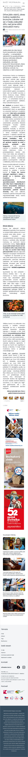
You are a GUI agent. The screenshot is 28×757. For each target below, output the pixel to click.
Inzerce (3, 652)
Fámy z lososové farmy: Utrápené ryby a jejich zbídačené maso (11, 217)
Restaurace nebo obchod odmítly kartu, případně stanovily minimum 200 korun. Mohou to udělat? (13, 594)
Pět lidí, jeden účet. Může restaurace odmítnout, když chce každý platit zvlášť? (14, 615)
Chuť (2, 634)
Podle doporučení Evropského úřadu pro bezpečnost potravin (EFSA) (14, 287)
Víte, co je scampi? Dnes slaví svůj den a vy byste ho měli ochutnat (14, 315)
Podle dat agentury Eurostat (14, 353)
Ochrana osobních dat (7, 655)
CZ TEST (6, 6)
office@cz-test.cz (6, 667)
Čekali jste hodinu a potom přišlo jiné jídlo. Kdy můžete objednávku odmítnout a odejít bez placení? (14, 553)
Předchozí (7, 401)
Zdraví (3, 636)
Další (22, 401)
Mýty (5, 203)
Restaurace (17, 6)
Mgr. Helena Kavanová (12, 30)
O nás (2, 650)
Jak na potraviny (8, 301)
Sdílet (6, 32)
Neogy (23, 711)
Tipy (11, 6)
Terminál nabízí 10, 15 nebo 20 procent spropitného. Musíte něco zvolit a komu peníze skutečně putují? (14, 573)
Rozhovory (4, 641)
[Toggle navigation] (23, 3)
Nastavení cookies (6, 657)
